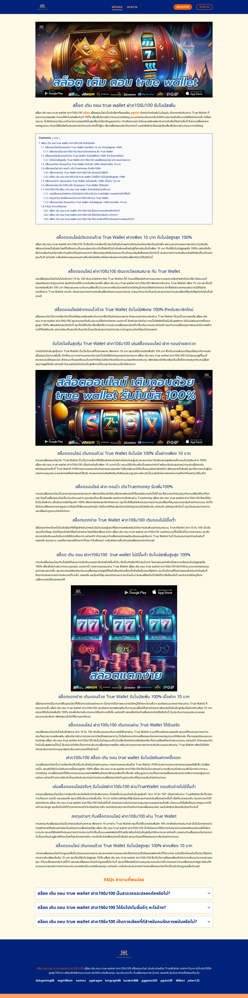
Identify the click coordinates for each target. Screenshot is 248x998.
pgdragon (95, 981)
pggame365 (149, 981)
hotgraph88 (113, 981)
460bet (180, 981)
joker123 (193, 981)
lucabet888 (130, 981)
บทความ (132, 7)
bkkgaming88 (45, 981)
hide (56, 138)
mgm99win (65, 981)
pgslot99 (166, 981)
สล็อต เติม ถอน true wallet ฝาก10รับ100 (60, 969)
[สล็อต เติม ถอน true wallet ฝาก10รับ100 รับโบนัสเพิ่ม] (71, 7)
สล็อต (86, 113)
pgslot (135, 113)
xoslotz (81, 981)
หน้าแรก (117, 7)
